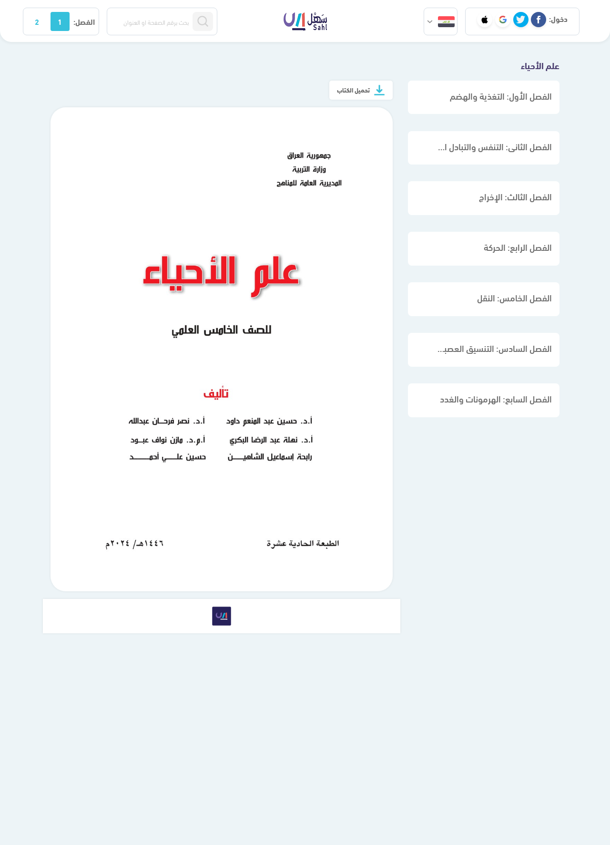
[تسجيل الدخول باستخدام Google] (502, 19)
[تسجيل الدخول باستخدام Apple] (484, 19)
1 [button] (60, 21)
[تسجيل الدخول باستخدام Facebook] (538, 19)
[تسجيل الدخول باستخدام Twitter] (521, 19)
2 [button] (37, 21)
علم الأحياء (540, 65)
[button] (441, 21)
